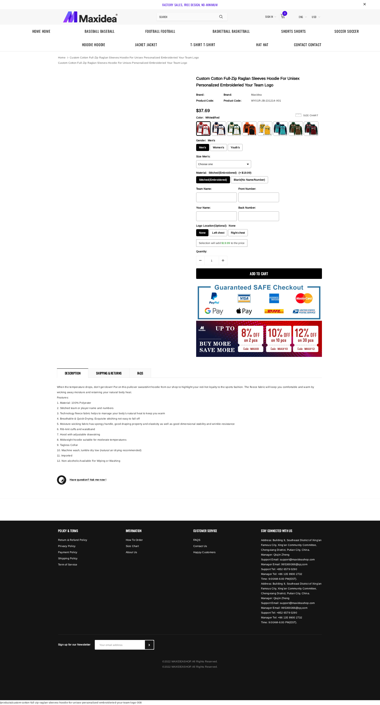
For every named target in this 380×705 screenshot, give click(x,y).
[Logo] (90, 16)
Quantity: (201, 251)
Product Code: (205, 100)
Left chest (218, 232)
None (202, 232)
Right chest (238, 232)
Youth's (235, 147)
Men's (202, 147)
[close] (364, 4)
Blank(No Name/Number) (249, 179)
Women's (218, 147)
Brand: (200, 94)
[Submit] (149, 644)
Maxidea (256, 94)
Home (62, 57)
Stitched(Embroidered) (213, 179)
